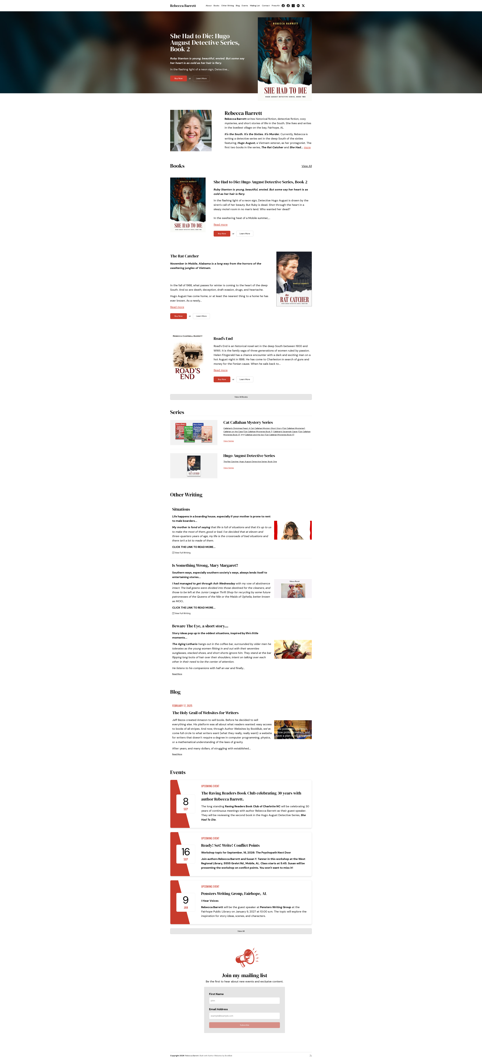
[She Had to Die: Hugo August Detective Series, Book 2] (285, 59)
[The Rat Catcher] (294, 279)
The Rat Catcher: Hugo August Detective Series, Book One (250, 461)
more (307, 147)
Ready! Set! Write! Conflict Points (230, 845)
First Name (216, 994)
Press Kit (276, 5)
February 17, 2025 (182, 706)
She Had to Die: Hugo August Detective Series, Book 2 (205, 42)
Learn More (201, 78)
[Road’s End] (188, 359)
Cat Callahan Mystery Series (248, 422)
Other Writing (227, 5)
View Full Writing (182, 552)
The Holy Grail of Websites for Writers (205, 712)
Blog (238, 5)
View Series (228, 441)
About (209, 5)
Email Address (218, 1009)
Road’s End (223, 338)
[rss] (311, 1055)
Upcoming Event (210, 786)
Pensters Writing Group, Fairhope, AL (234, 893)
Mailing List (255, 5)
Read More (177, 674)
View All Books (241, 397)
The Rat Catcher (184, 256)
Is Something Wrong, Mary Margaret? (205, 565)
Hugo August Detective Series (249, 455)
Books (216, 5)
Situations (181, 509)
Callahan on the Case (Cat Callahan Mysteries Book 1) (247, 431)
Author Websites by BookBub (220, 1055)
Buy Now (179, 78)
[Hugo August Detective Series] (193, 465)
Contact (266, 5)
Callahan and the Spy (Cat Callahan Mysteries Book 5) (269, 434)
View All (307, 166)
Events (245, 5)
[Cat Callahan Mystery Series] (193, 432)
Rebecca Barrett (183, 5)
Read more (221, 224)
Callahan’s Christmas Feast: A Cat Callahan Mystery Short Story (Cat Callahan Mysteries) (264, 428)
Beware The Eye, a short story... (200, 626)
